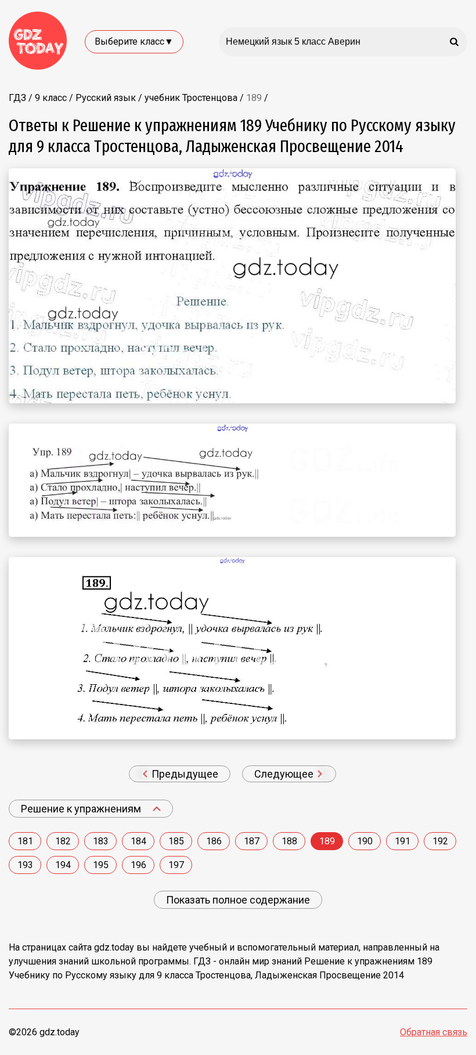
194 (63, 864)
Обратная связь (433, 1032)
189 (327, 841)
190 (365, 841)
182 (63, 841)
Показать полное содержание (238, 900)
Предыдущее (183, 774)
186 (214, 841)
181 (25, 841)
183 (101, 841)
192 (440, 841)
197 (176, 864)
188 (289, 841)
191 (402, 841)
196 (138, 864)
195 (101, 864)
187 (251, 841)
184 (138, 841)
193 (25, 864)
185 (176, 841)
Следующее (285, 774)
